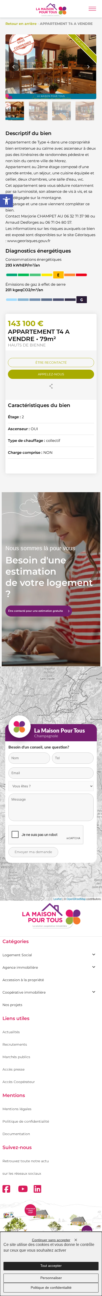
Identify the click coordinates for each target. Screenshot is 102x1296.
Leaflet (57, 899)
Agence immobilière (20, 967)
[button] (6, 200)
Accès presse (13, 1069)
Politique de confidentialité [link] (51, 1288)
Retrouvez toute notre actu (25, 1161)
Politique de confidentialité (25, 1121)
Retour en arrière (21, 23)
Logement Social (17, 955)
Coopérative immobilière (24, 992)
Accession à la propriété (23, 980)
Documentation (16, 1134)
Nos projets (12, 1005)
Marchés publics (16, 1057)
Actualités (11, 1032)
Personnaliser (51, 1278)
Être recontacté (51, 362)
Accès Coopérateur (18, 1082)
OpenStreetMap (76, 899)
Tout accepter (51, 1266)
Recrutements (14, 1044)
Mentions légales (16, 1109)
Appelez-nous (51, 374)
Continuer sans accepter (51, 1240)
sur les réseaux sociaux (21, 1173)
